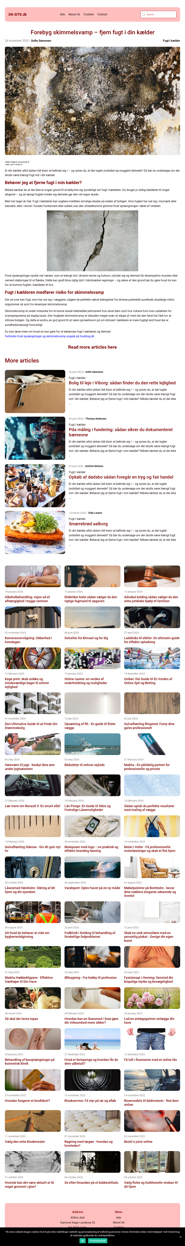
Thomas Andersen (95, 418)
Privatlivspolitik (98, 1241)
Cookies (89, 14)
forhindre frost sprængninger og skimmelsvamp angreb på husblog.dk (49, 336)
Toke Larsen (95, 512)
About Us (74, 14)
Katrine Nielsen (94, 466)
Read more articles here (92, 347)
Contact (102, 14)
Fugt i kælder (171, 40)
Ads (62, 14)
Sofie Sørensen (41, 40)
